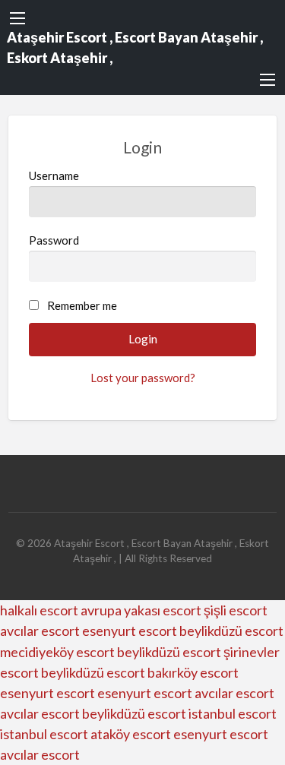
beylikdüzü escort (231, 630)
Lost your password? (142, 377)
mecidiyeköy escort (57, 651)
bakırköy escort (193, 672)
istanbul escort (232, 713)
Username (54, 175)
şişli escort (236, 610)
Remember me (82, 305)
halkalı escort (39, 610)
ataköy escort (130, 733)
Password (54, 240)
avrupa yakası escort (141, 610)
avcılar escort (40, 630)
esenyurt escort (129, 630)
